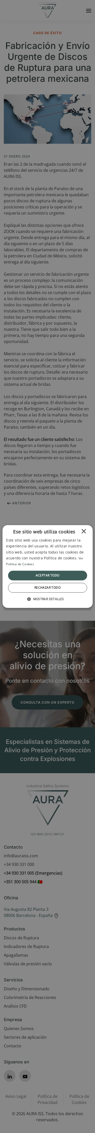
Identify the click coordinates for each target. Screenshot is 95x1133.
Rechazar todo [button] (47, 588)
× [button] (84, 533)
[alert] (47, 566)
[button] (47, 599)
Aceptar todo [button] (48, 575)
